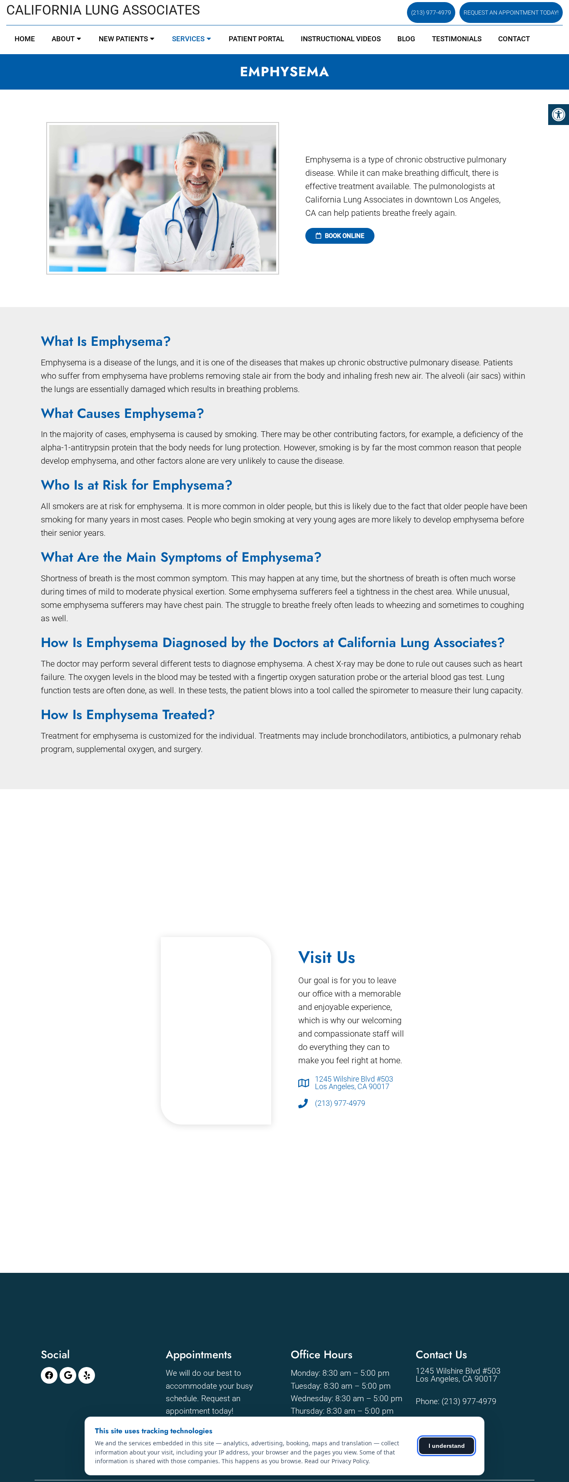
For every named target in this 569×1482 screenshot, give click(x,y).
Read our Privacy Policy (336, 1461)
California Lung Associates (103, 10)
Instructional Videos (341, 39)
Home (25, 39)
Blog (406, 39)
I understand (447, 1445)
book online (343, 236)
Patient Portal (256, 39)
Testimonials (457, 39)
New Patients (123, 39)
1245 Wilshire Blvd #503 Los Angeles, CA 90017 (354, 1082)
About (63, 39)
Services (188, 39)
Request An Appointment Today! (511, 12)
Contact (514, 39)
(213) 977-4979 (431, 12)
